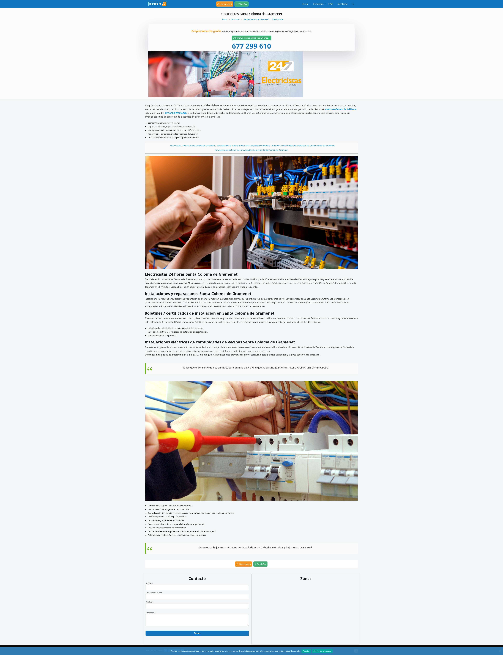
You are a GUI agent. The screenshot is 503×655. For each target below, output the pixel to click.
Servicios (318, 3)
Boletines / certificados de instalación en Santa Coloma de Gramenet (303, 145)
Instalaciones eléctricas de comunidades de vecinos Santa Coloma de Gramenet (251, 150)
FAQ (330, 3)
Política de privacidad (322, 651)
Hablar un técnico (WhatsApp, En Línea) (252, 38)
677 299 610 (251, 46)
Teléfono (150, 602)
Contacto (343, 3)
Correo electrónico (154, 592)
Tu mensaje (150, 612)
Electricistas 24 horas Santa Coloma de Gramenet (192, 145)
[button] (352, 4)
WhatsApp (242, 4)
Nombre (149, 583)
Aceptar (306, 651)
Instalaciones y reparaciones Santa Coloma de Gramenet (243, 145)
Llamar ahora (226, 4)
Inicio (305, 3)
